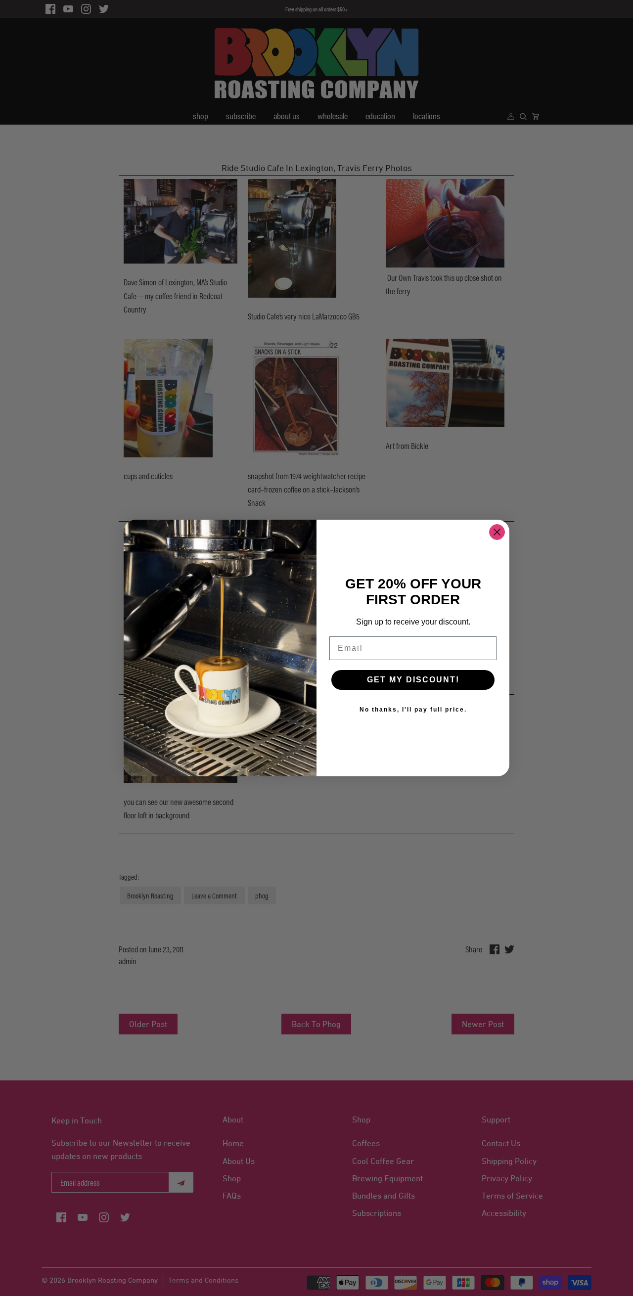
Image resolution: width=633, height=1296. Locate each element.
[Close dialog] (497, 532)
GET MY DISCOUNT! (413, 679)
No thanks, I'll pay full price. (413, 709)
